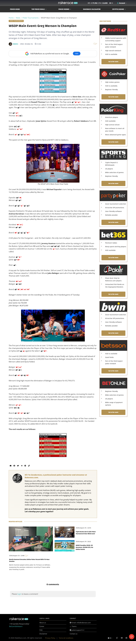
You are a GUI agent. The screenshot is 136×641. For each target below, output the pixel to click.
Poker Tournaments (31, 18)
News (18, 18)
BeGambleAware (15, 626)
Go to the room (113, 61)
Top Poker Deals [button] (38, 9)
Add (76, 53)
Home (11, 18)
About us (42, 623)
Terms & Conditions (66, 638)
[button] (122, 3)
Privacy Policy (50, 638)
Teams (73, 626)
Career (41, 626)
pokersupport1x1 (77, 630)
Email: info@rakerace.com (81, 623)
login (19, 594)
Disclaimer (43, 634)
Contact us (73, 634)
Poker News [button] (15, 9)
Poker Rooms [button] (63, 9)
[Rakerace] (68, 3)
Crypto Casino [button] (118, 9)
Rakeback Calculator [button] (92, 9)
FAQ (40, 630)
